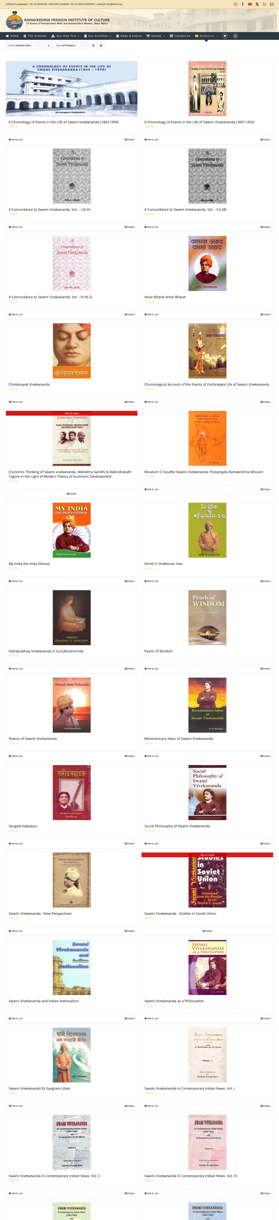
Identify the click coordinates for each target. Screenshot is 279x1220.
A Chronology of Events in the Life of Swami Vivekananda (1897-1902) (199, 122)
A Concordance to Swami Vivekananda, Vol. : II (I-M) (185, 209)
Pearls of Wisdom (158, 651)
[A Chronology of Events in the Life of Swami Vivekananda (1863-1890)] (71, 88)
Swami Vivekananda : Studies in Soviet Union (180, 913)
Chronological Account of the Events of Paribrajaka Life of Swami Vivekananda (206, 384)
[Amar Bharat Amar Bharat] (207, 263)
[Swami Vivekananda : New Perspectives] (71, 880)
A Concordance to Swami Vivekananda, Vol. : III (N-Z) (50, 297)
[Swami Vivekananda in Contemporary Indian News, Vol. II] (71, 1142)
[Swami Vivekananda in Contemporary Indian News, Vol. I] (207, 1054)
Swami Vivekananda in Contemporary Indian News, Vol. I (189, 1088)
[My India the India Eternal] (71, 530)
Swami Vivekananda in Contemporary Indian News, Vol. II (54, 1176)
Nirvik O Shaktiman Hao (163, 563)
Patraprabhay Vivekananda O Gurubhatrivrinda (46, 651)
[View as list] (101, 45)
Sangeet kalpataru (23, 826)
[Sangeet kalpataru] (71, 792)
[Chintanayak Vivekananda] (71, 350)
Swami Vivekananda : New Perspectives (40, 913)
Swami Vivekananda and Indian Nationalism (44, 1001)
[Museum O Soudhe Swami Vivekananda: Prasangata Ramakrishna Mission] (207, 438)
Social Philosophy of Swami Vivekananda (177, 826)
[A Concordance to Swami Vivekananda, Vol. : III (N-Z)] (71, 263)
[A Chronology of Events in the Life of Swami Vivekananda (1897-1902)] (207, 88)
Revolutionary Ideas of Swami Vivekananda (178, 738)
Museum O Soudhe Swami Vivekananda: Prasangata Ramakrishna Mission (203, 472)
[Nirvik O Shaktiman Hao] (207, 530)
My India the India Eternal (29, 563)
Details (131, 139)
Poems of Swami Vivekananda (33, 738)
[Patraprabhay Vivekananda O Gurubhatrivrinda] (71, 617)
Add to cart (16, 139)
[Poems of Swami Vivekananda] (71, 705)
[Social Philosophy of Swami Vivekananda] (207, 792)
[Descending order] (48, 46)
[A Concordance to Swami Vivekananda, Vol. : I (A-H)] (71, 176)
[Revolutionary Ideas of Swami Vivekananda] (207, 705)
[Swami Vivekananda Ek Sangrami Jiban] (71, 1054)
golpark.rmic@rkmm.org (110, 4)
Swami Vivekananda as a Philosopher (174, 1001)
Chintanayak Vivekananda (29, 384)
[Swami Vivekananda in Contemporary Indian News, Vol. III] (207, 1142)
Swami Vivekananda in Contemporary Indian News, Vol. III (190, 1176)
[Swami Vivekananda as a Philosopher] (207, 967)
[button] (235, 36)
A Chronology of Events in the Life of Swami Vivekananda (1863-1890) (64, 122)
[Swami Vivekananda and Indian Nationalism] (71, 967)
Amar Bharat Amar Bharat (165, 297)
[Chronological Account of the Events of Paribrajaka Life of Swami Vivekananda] (207, 350)
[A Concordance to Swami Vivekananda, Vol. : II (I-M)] (207, 176)
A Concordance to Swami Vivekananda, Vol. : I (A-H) (49, 209)
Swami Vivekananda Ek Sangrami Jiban (39, 1088)
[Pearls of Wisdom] (207, 617)
